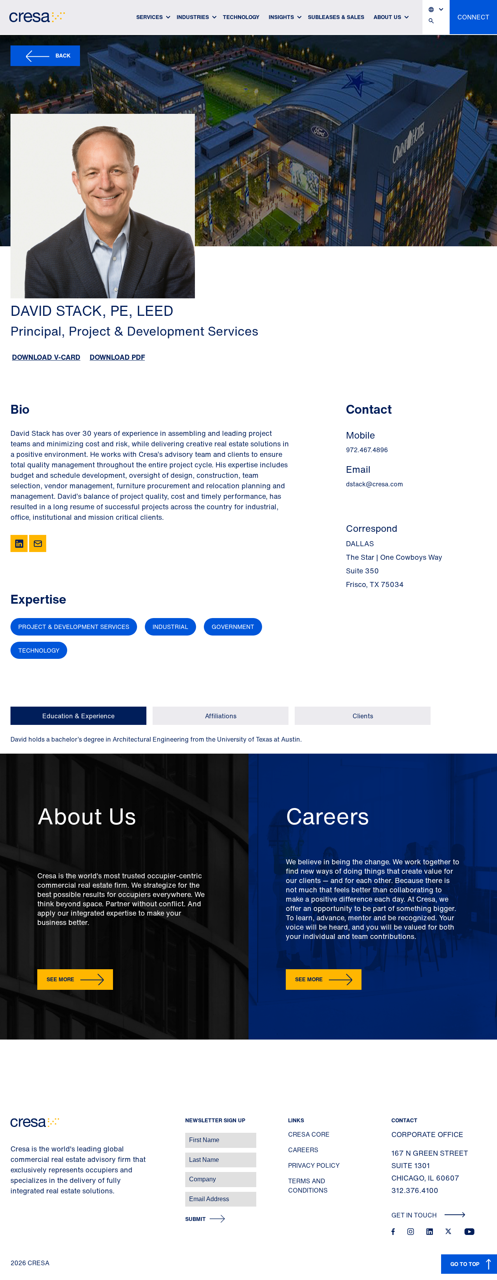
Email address (19, 1195)
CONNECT (473, 17)
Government (233, 626)
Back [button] (63, 55)
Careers (303, 1150)
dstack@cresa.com (374, 484)
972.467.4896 (367, 450)
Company (14, 1175)
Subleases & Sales (336, 17)
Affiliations (220, 716)
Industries (193, 17)
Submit (195, 1219)
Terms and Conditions (308, 1185)
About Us (387, 17)
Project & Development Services (73, 626)
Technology (241, 17)
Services (149, 17)
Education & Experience (78, 716)
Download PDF (117, 357)
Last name (15, 1156)
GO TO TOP (465, 1264)
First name (15, 1136)
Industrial (170, 626)
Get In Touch (414, 1215)
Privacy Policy (314, 1165)
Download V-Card (46, 357)
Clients (363, 716)
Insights (281, 17)
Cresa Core (309, 1134)
